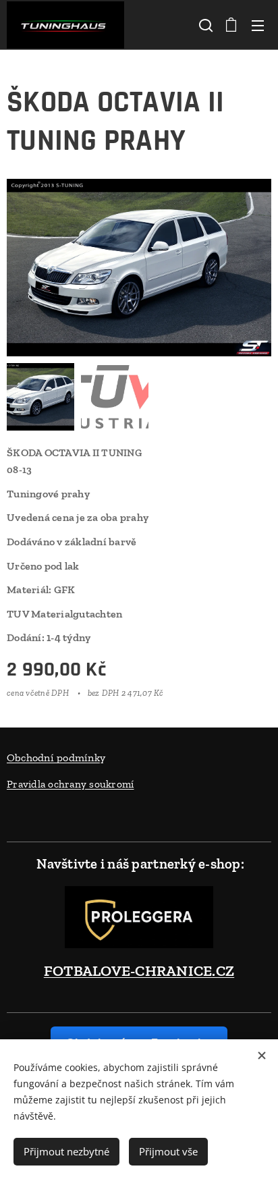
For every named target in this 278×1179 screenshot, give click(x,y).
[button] (204, 25)
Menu (257, 24)
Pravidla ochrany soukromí (70, 783)
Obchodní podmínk (53, 757)
